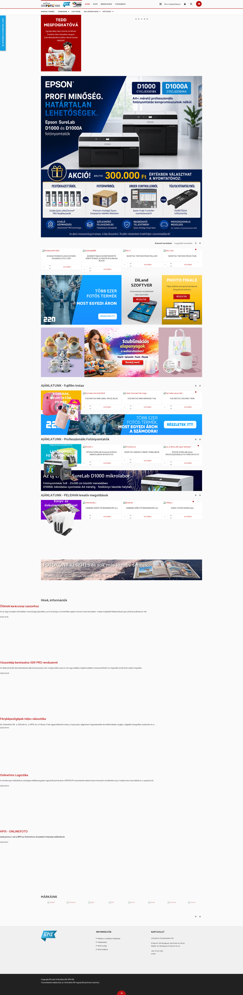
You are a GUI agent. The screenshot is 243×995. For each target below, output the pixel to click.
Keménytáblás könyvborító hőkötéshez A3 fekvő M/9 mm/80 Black (102, 258)
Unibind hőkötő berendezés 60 (142, 508)
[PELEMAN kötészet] (121, 569)
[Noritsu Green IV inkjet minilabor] (129, 447)
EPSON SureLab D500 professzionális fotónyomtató (182, 453)
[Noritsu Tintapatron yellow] (127, 251)
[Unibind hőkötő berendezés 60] (128, 502)
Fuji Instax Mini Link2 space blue (101, 399)
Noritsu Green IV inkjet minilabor (141, 452)
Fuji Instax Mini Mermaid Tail (142, 399)
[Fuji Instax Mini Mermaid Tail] (134, 393)
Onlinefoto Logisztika (14, 775)
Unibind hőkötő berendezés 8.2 (102, 508)
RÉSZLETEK (141, 299)
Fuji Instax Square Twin (182, 399)
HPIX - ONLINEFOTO (14, 832)
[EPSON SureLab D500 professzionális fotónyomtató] (175, 447)
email (153, 953)
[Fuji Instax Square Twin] (173, 393)
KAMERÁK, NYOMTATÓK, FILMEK (61, 398)
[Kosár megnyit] (199, 4)
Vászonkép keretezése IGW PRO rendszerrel (29, 663)
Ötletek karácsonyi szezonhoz (19, 606)
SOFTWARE (75, 11)
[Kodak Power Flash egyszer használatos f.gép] (50, 251)
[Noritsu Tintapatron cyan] (169, 251)
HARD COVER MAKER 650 (182, 508)
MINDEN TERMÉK (47, 11)
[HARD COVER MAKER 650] (168, 502)
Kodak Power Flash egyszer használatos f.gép (61, 257)
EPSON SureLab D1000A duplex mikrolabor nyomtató (101, 453)
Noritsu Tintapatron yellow (142, 256)
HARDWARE (62, 11)
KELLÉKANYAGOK (91, 11)
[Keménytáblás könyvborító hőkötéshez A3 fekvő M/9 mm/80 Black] (89, 251)
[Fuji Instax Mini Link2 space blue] (94, 393)
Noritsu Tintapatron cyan (182, 256)
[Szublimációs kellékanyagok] (121, 352)
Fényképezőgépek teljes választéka (23, 719)
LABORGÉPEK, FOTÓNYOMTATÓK (61, 454)
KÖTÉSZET (107, 11)
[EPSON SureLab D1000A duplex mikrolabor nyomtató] (88, 447)
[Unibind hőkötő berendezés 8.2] (90, 502)
